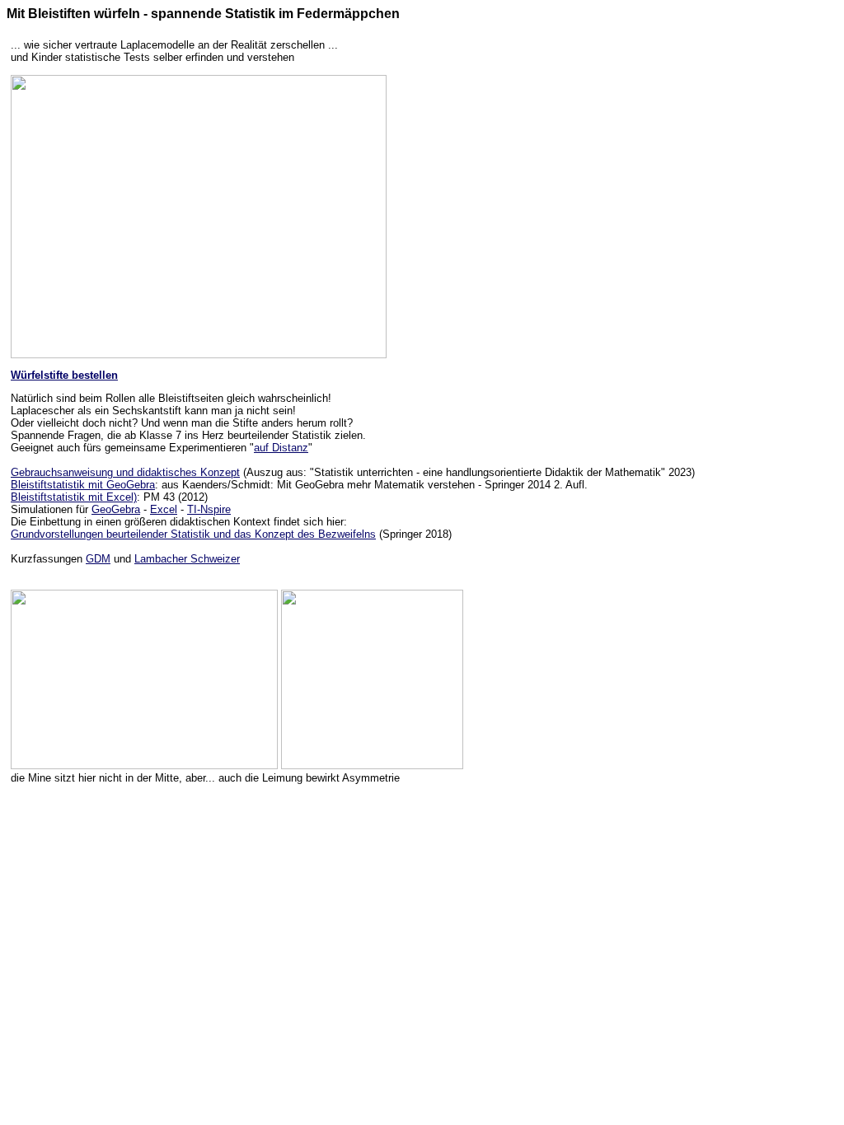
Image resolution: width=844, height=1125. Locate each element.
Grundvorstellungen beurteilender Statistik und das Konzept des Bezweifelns (193, 534)
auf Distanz (281, 447)
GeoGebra (115, 509)
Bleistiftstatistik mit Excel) (74, 497)
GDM (98, 559)
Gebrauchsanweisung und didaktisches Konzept (125, 472)
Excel (163, 509)
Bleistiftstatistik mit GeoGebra (83, 484)
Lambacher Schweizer (187, 559)
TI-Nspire (209, 509)
